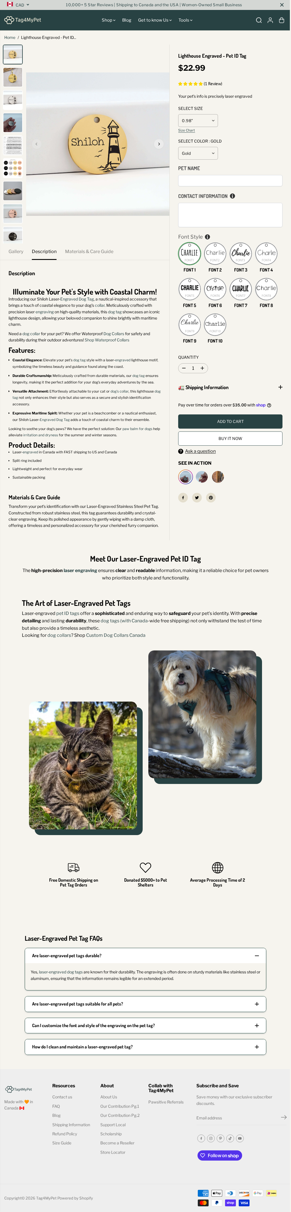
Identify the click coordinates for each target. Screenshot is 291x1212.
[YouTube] (238, 1138)
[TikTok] (228, 1138)
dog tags (73, 971)
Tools (184, 20)
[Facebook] (181, 497)
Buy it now (228, 438)
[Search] (259, 20)
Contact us (62, 1096)
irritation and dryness (40, 435)
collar (100, 305)
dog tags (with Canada (122, 620)
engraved (122, 360)
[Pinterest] (209, 497)
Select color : (200, 141)
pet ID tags (66, 613)
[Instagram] (209, 1138)
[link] (25, 1088)
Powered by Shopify (75, 1198)
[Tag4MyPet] (22, 20)
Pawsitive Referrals (164, 1102)
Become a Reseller (116, 1142)
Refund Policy (64, 1133)
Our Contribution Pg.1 (118, 1106)
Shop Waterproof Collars (107, 339)
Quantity (188, 357)
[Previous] (36, 144)
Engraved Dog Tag (77, 299)
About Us (107, 1096)
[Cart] (282, 20)
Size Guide (61, 1142)
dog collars (58, 635)
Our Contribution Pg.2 (119, 1115)
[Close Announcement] (282, 5)
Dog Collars (113, 333)
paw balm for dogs (137, 429)
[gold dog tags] (97, 144)
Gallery (16, 251)
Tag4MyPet (46, 1198)
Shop (107, 20)
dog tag (115, 311)
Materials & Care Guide (89, 251)
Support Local (112, 1124)
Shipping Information (71, 1124)
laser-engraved (51, 971)
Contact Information (203, 196)
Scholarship (110, 1133)
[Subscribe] (281, 1118)
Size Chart (186, 130)
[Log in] (270, 20)
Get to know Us (153, 20)
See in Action (193, 463)
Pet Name (189, 168)
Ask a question (199, 451)
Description (44, 251)
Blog (126, 20)
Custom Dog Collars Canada (114, 635)
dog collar (31, 333)
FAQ (55, 1106)
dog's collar (119, 391)
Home (9, 37)
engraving (45, 311)
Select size (190, 108)
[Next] (159, 144)
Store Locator (111, 1152)
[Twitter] (195, 497)
